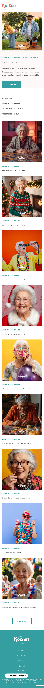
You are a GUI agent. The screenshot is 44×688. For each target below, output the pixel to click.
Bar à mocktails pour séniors (12, 552)
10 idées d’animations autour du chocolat (16, 498)
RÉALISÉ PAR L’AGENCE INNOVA (28, 682)
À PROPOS (21, 651)
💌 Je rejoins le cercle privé (16, 675)
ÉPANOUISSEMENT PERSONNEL (13, 109)
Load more (22, 621)
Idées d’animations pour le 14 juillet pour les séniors (19, 607)
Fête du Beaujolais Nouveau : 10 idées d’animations (19, 389)
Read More (11, 84)
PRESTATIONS (21, 655)
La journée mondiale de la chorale (14, 280)
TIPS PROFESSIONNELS (29, 58)
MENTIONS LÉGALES (12, 680)
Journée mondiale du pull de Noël (13, 225)
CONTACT (22, 660)
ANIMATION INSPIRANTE (11, 58)
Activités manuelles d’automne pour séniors (17, 443)
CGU (26, 680)
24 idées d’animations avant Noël (13, 334)
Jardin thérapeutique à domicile (12, 63)
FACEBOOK (21, 671)
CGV (21, 680)
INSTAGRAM (21, 666)
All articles (7, 98)
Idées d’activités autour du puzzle (13, 170)
